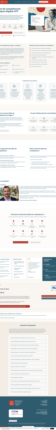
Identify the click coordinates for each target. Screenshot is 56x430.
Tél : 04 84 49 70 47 (44, 405)
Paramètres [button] (43, 428)
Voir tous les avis (30, 277)
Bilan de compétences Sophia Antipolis (42, 412)
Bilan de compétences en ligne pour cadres (41, 413)
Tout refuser (47, 428)
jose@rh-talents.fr (44, 404)
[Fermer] (55, 428)
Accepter (52, 428)
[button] (18, 2)
